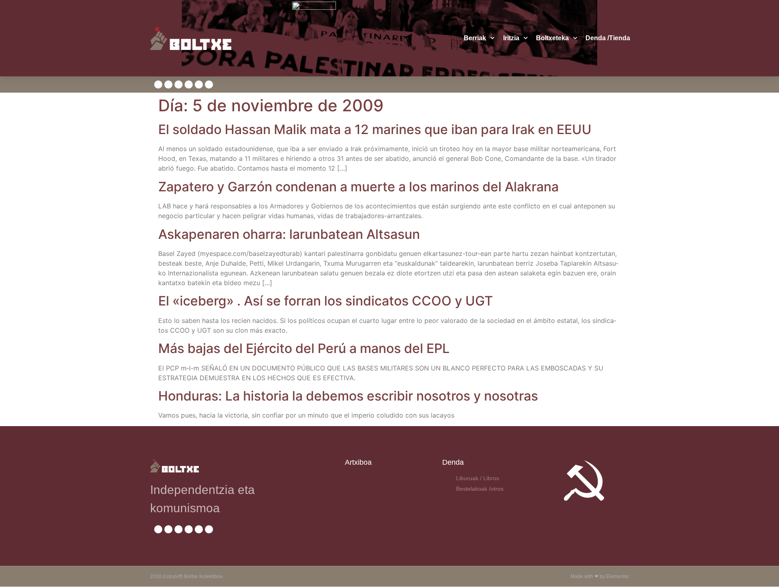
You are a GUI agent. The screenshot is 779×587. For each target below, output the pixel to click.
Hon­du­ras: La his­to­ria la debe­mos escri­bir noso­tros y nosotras (348, 396)
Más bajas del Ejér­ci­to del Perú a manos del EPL (304, 348)
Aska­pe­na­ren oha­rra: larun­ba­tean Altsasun (289, 234)
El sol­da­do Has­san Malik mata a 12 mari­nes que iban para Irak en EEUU (375, 129)
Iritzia (511, 38)
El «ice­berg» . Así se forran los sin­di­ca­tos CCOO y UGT (325, 301)
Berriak (475, 38)
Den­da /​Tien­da (607, 38)
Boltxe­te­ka (552, 38)
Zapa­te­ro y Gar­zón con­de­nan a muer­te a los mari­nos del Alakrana (358, 187)
